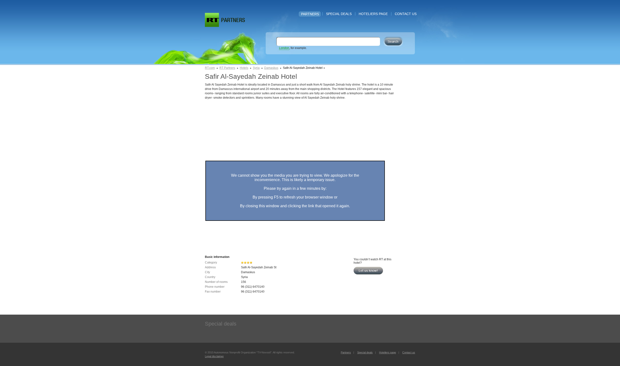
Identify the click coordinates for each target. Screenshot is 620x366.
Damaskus (271, 68)
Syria (256, 68)
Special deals (339, 14)
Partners (310, 14)
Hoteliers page (373, 14)
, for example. (293, 48)
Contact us (406, 14)
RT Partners (227, 68)
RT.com (210, 68)
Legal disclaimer (214, 356)
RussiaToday (212, 20)
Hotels (244, 68)
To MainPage (233, 20)
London (284, 48)
